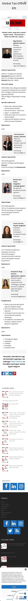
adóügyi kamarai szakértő (18, 90)
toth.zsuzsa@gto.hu (19, 153)
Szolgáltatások (4, 506)
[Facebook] (6, 486)
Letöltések (3, 514)
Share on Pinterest (14, 373)
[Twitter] (10, 531)
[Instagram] (21, 486)
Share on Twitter (7, 373)
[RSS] (17, 531)
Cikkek (2, 510)
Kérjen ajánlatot (17, 362)
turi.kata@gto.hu (18, 242)
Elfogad (14, 587)
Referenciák (4, 508)
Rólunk (2, 502)
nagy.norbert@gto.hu (19, 66)
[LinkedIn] (13, 486)
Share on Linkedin (10, 373)
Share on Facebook (3, 373)
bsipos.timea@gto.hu (19, 198)
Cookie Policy (9, 599)
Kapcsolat (3, 517)
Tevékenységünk (5, 504)
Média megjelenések (6, 512)
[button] (25, 569)
